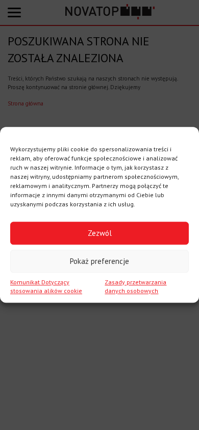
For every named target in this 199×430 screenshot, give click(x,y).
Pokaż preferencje (99, 261)
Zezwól (100, 233)
